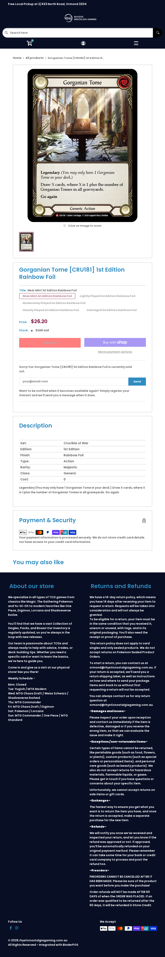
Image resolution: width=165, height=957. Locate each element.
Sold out (50, 342)
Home (17, 58)
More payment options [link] (115, 352)
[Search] (158, 33)
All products (35, 58)
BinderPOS (70, 945)
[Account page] (83, 43)
